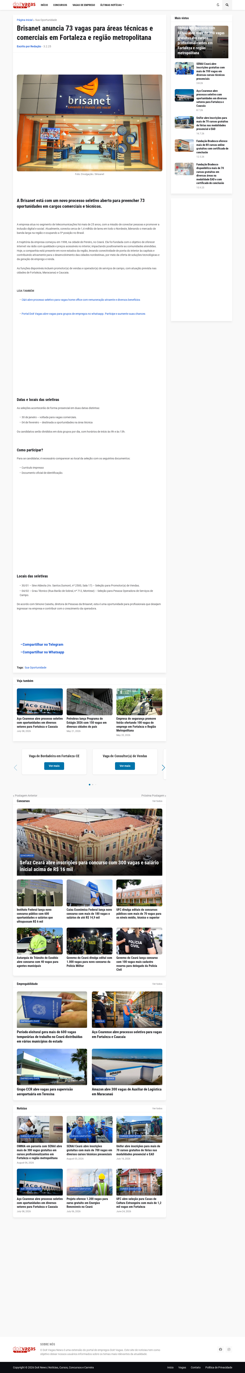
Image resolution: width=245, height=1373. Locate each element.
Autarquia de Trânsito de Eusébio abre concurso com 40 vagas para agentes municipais (37, 962)
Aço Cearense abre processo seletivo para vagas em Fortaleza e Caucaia (127, 1034)
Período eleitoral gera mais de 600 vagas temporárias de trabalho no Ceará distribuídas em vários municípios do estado (49, 1037)
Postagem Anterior (26, 795)
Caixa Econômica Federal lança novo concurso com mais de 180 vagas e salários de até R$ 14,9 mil (89, 914)
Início (170, 1367)
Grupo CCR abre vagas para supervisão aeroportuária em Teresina (45, 1091)
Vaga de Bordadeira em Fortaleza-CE (54, 756)
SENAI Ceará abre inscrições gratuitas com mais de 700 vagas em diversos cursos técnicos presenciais (89, 1150)
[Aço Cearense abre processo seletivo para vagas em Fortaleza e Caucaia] (127, 1009)
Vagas (182, 1367)
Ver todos (157, 801)
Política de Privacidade (218, 1367)
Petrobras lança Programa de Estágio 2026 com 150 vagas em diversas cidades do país (87, 722)
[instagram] (229, 1349)
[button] (218, 5)
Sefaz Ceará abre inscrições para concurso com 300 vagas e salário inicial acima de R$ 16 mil (89, 866)
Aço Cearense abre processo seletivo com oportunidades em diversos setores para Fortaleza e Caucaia (40, 722)
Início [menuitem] (44, 5)
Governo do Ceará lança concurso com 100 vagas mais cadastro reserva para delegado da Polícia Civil (137, 963)
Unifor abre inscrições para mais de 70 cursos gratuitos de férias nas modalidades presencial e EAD (138, 1150)
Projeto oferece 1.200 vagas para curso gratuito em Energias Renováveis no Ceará (87, 1203)
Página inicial (25, 20)
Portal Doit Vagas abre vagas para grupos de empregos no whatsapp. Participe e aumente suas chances (83, 313)
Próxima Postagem (152, 795)
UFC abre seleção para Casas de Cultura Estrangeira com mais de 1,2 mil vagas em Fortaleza (138, 1203)
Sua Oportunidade (46, 20)
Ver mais (54, 765)
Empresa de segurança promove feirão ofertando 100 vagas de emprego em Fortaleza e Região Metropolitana (136, 724)
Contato (196, 1367)
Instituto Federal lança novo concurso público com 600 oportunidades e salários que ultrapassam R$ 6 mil (35, 915)
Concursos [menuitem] (60, 5)
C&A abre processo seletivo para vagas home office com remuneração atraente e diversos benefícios (81, 299)
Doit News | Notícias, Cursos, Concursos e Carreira (64, 1367)
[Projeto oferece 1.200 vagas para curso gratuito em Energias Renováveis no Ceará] (90, 1182)
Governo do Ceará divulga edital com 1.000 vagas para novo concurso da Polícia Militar (89, 962)
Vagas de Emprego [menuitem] (84, 5)
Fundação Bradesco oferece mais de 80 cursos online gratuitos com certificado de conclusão (212, 146)
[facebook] (220, 1349)
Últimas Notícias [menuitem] (111, 5)
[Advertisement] (86, 65)
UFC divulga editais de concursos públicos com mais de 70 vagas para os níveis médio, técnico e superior (138, 914)
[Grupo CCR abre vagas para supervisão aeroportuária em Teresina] (52, 1067)
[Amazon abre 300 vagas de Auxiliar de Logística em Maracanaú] (127, 1067)
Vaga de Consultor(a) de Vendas (125, 756)
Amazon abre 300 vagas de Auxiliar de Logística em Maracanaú (127, 1091)
